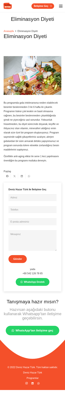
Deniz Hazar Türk (32, 372)
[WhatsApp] (39, 383)
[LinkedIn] (32, 383)
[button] (61, 6)
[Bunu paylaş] (7, 176)
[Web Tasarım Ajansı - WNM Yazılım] (32, 393)
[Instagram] (26, 383)
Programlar (33, 378)
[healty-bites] (7, 6)
